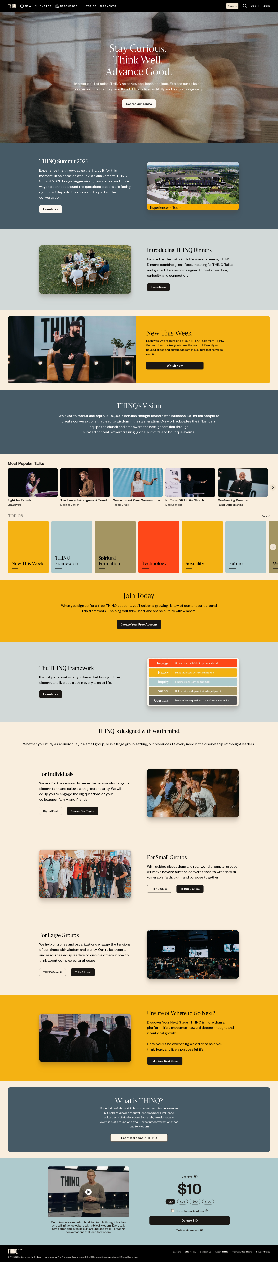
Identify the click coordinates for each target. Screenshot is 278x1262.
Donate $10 (190, 1220)
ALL (264, 515)
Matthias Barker (69, 504)
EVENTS (110, 6)
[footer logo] (15, 1251)
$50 (195, 1201)
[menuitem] (26, 6)
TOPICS (91, 6)
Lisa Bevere (14, 504)
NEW (28, 6)
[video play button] (88, 1192)
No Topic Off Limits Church (184, 500)
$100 (208, 1201)
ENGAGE (46, 6)
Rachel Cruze (121, 504)
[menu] (102, 6)
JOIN (266, 5)
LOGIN (255, 5)
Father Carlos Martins (230, 504)
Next (273, 487)
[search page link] (244, 6)
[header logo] (13, 6)
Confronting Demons (233, 500)
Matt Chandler (173, 504)
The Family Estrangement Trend (83, 500)
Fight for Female (19, 500)
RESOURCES (69, 6)
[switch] (196, 1176)
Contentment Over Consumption (136, 500)
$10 (170, 1201)
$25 (182, 1201)
